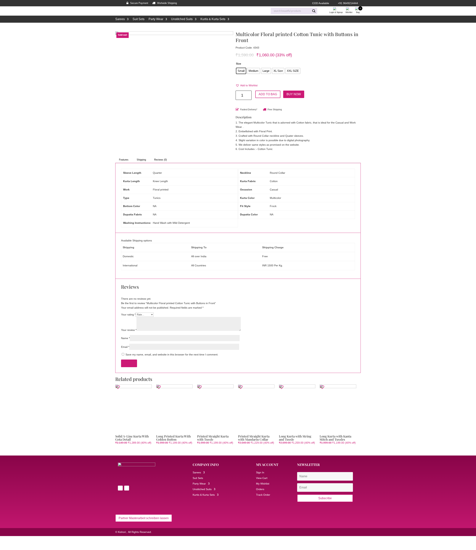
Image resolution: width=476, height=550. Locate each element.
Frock (273, 206)
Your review (128, 329)
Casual (274, 189)
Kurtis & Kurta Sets (212, 19)
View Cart (261, 478)
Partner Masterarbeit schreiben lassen (144, 518)
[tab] (124, 160)
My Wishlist (262, 483)
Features (123, 159)
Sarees (120, 19)
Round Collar (277, 172)
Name (125, 338)
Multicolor (275, 197)
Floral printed (160, 189)
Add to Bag (268, 94)
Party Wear (156, 19)
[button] (247, 85)
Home (118, 26)
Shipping (141, 159)
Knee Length (160, 181)
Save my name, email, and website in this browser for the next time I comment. (172, 354)
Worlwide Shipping (167, 3)
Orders (260, 489)
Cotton (274, 181)
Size (238, 63)
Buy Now (294, 94)
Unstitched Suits (182, 19)
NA (154, 206)
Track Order (263, 494)
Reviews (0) (160, 159)
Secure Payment (139, 3)
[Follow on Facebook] (120, 488)
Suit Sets (138, 19)
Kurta (150, 26)
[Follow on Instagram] (126, 488)
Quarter (157, 172)
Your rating (128, 314)
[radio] (241, 71)
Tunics (156, 197)
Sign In (260, 472)
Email (125, 346)
